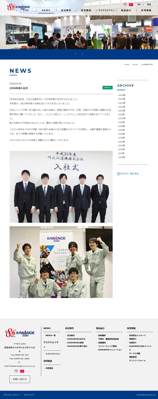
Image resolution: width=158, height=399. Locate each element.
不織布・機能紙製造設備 (108, 339)
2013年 (121, 145)
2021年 (121, 114)
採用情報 (146, 10)
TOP (26, 10)
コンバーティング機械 (107, 346)
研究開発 (86, 10)
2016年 (121, 134)
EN (139, 4)
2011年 (121, 153)
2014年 (121, 141)
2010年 (121, 157)
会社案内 (66, 10)
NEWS (46, 10)
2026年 (121, 95)
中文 (149, 4)
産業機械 (102, 342)
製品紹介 (126, 10)
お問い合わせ (20, 379)
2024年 (121, 103)
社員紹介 (133, 342)
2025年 (121, 99)
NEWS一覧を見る (129, 173)
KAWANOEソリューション (110, 350)
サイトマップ (29, 395)
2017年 (121, 130)
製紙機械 (102, 335)
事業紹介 (133, 339)
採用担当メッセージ (137, 335)
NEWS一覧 (51, 335)
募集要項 (133, 357)
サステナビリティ (106, 10)
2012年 (121, 149)
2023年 (121, 107)
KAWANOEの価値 (75, 342)
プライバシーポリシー (11, 395)
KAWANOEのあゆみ (76, 339)
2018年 (121, 126)
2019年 (121, 122)
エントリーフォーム (137, 360)
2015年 (121, 137)
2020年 (121, 118)
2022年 (121, 110)
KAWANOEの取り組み (77, 346)
